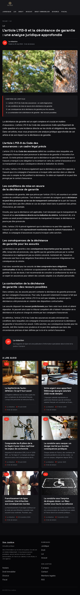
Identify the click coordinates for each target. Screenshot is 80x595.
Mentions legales (48, 576)
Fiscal (64, 11)
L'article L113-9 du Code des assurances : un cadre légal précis (30, 103)
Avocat (29, 11)
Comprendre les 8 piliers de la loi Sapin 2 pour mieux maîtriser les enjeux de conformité (19, 446)
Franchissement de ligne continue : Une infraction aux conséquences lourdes (17, 501)
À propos (22, 346)
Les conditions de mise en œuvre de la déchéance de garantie (30, 106)
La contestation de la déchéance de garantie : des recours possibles (32, 112)
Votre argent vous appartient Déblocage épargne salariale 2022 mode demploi (58, 391)
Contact (44, 572)
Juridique (6, 11)
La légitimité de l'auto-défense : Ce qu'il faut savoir (18, 389)
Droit (21, 11)
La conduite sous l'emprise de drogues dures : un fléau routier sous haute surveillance (58, 501)
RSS (43, 580)
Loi (15, 11)
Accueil (4, 21)
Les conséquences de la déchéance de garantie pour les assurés (31, 109)
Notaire (5, 568)
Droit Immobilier (42, 11)
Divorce (55, 11)
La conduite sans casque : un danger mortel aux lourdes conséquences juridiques (57, 446)
